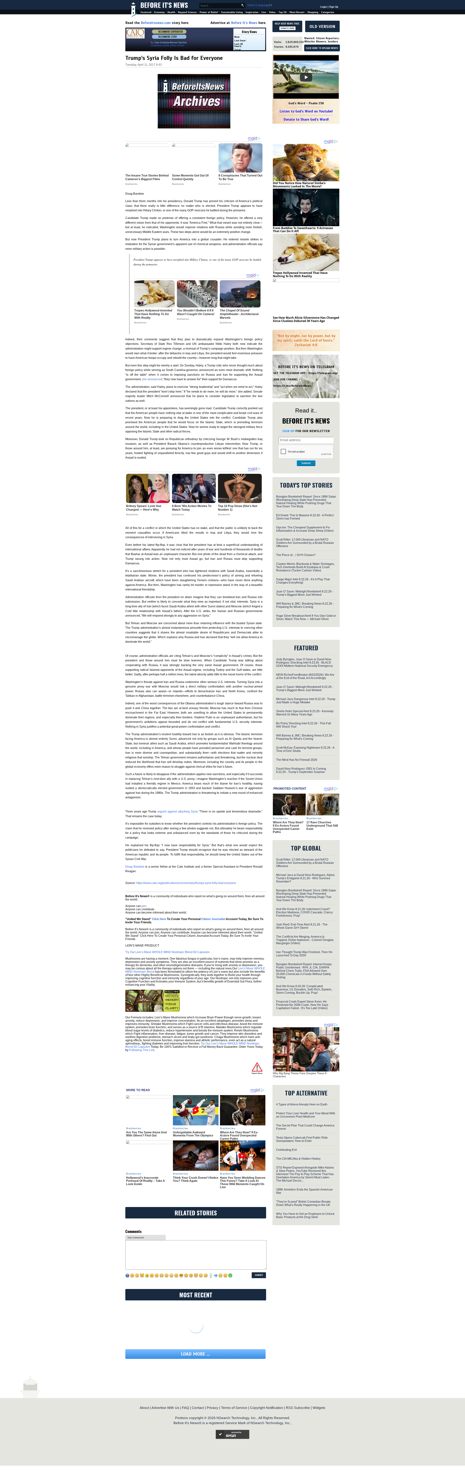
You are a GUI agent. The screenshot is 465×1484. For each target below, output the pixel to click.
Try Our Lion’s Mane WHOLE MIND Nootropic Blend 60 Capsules (167, 952)
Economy (159, 12)
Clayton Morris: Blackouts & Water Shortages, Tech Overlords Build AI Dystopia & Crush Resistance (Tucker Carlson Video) (305, 567)
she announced (152, 379)
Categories (327, 12)
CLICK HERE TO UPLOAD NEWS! (322, 48)
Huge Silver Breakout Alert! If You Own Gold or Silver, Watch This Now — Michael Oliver (306, 617)
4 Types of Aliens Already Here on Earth (301, 1104)
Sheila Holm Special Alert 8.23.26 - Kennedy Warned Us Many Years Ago (304, 713)
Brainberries (140, 322)
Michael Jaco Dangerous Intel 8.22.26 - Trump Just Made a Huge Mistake (305, 700)
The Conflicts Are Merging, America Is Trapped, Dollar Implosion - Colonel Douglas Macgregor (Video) (304, 940)
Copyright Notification (266, 1408)
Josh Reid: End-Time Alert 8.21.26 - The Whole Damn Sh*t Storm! (301, 926)
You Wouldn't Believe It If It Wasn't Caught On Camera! (195, 312)
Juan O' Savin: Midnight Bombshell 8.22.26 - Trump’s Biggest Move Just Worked (304, 593)
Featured (146, 12)
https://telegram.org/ (323, 373)
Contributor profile (160, 45)
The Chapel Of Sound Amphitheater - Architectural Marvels (239, 314)
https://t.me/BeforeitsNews (292, 386)
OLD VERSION (322, 26)
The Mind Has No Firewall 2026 (296, 759)
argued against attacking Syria (177, 811)
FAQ (185, 1408)
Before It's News (164, 5)
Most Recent (297, 12)
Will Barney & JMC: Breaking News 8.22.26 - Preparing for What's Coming (305, 605)
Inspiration (252, 12)
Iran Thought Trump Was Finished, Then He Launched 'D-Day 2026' (304, 954)
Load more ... (195, 1354)
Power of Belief (209, 12)
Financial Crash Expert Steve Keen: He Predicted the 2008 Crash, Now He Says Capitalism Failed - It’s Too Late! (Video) (302, 1005)
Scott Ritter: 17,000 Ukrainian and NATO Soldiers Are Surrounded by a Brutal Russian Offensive (305, 543)
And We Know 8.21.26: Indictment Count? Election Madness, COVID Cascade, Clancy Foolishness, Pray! (304, 912)
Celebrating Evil (286, 1149)
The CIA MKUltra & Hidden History (298, 1158)
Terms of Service (234, 1408)
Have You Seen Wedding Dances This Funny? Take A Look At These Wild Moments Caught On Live (242, 1182)
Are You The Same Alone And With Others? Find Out (146, 1134)
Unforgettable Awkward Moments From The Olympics (193, 1134)
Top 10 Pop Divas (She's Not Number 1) (237, 507)
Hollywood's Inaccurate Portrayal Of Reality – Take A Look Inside (145, 1181)
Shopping (312, 12)
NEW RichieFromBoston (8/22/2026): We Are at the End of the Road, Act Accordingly (305, 676)
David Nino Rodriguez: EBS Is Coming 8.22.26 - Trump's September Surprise (301, 770)
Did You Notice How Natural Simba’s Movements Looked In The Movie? (299, 184)
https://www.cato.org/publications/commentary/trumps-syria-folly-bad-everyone (186, 882)
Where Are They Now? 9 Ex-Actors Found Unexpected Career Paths (239, 1135)
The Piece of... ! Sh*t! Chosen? (296, 555)
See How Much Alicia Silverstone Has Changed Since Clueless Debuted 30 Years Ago (306, 319)
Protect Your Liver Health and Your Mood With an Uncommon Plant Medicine (305, 1115)
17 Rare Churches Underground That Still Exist (322, 825)
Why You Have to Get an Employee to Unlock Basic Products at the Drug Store (305, 1215)
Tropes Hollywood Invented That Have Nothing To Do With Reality (153, 314)
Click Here (159, 919)
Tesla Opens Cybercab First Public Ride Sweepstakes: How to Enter (302, 1139)
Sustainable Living (232, 12)
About (144, 1408)
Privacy (212, 1408)
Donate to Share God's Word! (306, 119)
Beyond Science (187, 12)
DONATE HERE (287, 28)
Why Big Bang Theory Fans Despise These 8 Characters (299, 1075)
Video (272, 12)
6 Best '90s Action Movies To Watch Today (191, 507)
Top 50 (282, 12)
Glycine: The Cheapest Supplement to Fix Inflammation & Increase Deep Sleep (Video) (304, 529)
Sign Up (333, 6)
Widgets (319, 1408)
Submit (306, 463)
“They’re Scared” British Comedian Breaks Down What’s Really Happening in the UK (303, 1203)
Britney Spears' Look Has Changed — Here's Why (143, 507)
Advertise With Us (165, 1408)
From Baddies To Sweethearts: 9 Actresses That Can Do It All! (303, 229)
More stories (177, 45)
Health (171, 12)
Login (323, 6)
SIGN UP (288, 431)
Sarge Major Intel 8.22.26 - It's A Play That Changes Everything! (303, 581)
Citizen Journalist (213, 919)
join (143, 906)
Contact (198, 1408)
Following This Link (141, 1050)
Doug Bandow (134, 866)
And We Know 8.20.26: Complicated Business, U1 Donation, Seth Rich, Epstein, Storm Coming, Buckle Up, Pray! (304, 989)
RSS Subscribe (298, 1408)
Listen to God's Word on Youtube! (306, 111)
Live (263, 12)
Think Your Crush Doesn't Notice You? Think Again (195, 1179)
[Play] (306, 77)
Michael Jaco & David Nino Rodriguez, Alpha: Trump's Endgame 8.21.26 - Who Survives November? (305, 878)
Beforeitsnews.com (156, 23)
